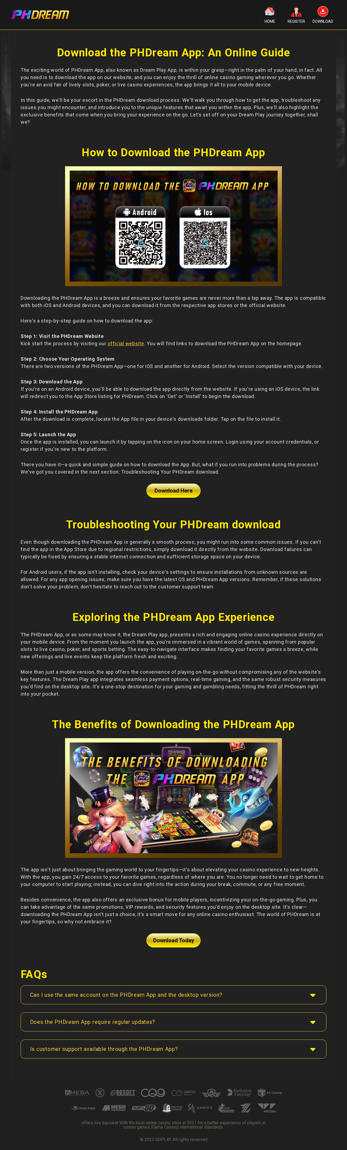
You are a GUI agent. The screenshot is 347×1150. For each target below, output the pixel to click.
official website (126, 343)
